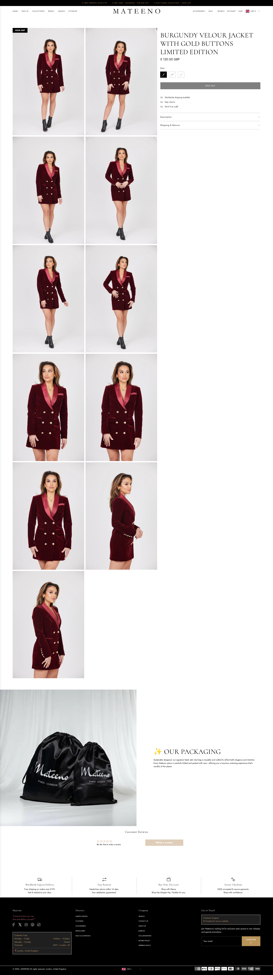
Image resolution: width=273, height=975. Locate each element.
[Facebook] (13, 924)
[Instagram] (26, 924)
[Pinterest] (32, 924)
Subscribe (251, 941)
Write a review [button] (164, 842)
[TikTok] (39, 924)
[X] (20, 924)
